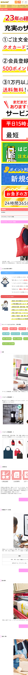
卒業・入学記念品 (17, 337)
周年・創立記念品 (7, 337)
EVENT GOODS (4, 8)
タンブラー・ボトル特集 (8, 342)
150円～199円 (22, 327)
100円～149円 (13, 327)
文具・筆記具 (6, 332)
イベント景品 (10, 8)
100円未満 (5, 327)
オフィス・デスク (15, 332)
